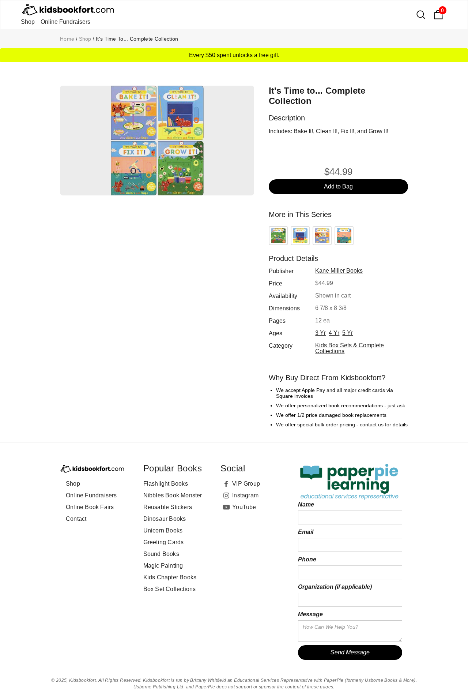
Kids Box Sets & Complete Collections (349, 348)
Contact (76, 519)
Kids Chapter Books (170, 577)
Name (306, 504)
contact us (372, 424)
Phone (307, 559)
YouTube (244, 507)
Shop (28, 22)
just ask (396, 405)
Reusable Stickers (167, 507)
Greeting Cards (163, 542)
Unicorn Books (163, 530)
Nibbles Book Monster (172, 495)
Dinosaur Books (164, 519)
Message (310, 614)
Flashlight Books (165, 484)
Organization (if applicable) (335, 587)
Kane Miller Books (339, 271)
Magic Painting (163, 565)
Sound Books (161, 554)
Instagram (245, 495)
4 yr (334, 333)
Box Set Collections (169, 589)
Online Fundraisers (65, 22)
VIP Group (246, 484)
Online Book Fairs (90, 507)
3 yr (320, 333)
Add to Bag (338, 186)
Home (67, 39)
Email (305, 532)
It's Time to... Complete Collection (137, 39)
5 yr (347, 333)
